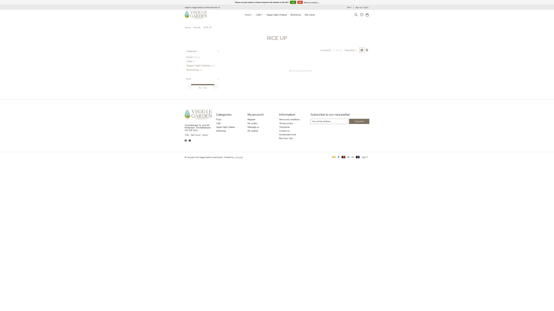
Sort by (339, 50)
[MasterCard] (343, 157)
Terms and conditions (289, 119)
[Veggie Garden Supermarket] (196, 15)
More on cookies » (311, 2)
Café (189, 61)
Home (187, 27)
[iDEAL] (334, 157)
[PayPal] (339, 157)
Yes (293, 2)
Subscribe (359, 121)
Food (189, 57)
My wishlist (253, 131)
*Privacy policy (286, 123)
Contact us (284, 131)
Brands (197, 27)
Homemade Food (287, 134)
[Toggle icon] (356, 14)
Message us (253, 127)
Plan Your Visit (286, 138)
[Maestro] (358, 157)
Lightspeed (238, 157)
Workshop (295, 15)
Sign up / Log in (361, 7)
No (300, 2)
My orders (252, 123)
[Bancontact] (353, 157)
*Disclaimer (284, 127)
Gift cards (310, 15)
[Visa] (348, 157)
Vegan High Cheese (276, 15)
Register (251, 119)
